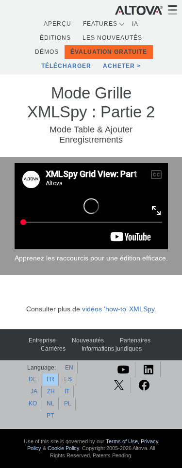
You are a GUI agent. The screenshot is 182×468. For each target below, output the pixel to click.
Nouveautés (88, 340)
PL (67, 403)
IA (135, 23)
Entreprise (42, 340)
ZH (51, 391)
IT (67, 391)
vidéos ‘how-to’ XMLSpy (118, 309)
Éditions (55, 37)
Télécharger (66, 66)
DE (33, 379)
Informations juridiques (112, 348)
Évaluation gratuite (108, 51)
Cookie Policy (63, 448)
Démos (47, 51)
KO (33, 403)
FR (50, 379)
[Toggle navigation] (172, 9)
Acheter (119, 66)
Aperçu (57, 23)
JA (34, 391)
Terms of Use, (123, 441)
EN (69, 367)
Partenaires (135, 340)
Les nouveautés (112, 37)
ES (68, 379)
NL (50, 403)
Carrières (53, 348)
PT (50, 415)
